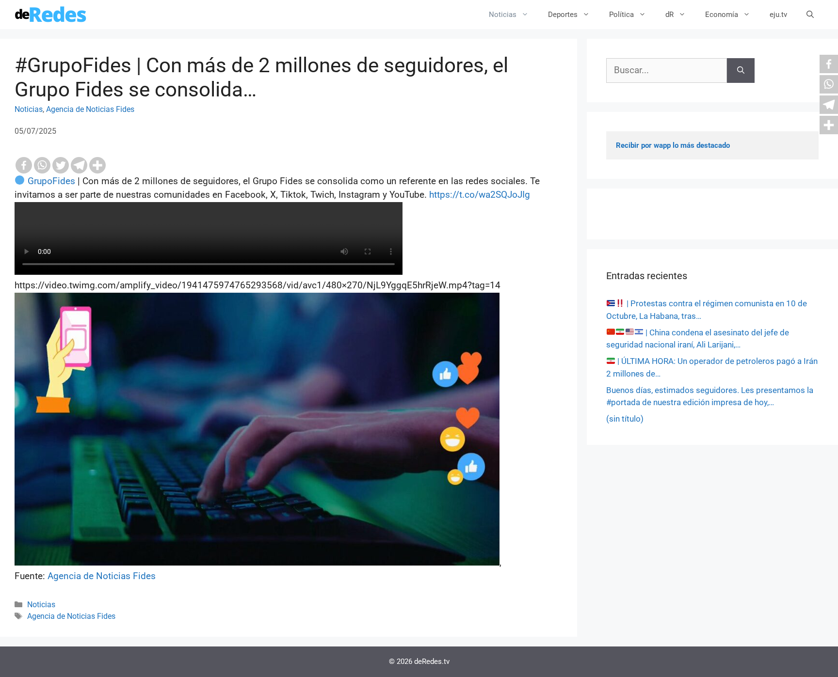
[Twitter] (60, 165)
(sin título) (625, 419)
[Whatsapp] (42, 165)
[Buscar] (741, 70)
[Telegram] (79, 165)
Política (621, 14)
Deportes (563, 14)
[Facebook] (24, 165)
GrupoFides (51, 181)
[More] (97, 165)
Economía (721, 14)
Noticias (502, 14)
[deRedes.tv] (51, 14)
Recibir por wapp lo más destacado (673, 145)
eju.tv (778, 14)
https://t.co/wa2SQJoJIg (479, 194)
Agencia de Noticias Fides (90, 109)
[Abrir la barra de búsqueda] (810, 14)
